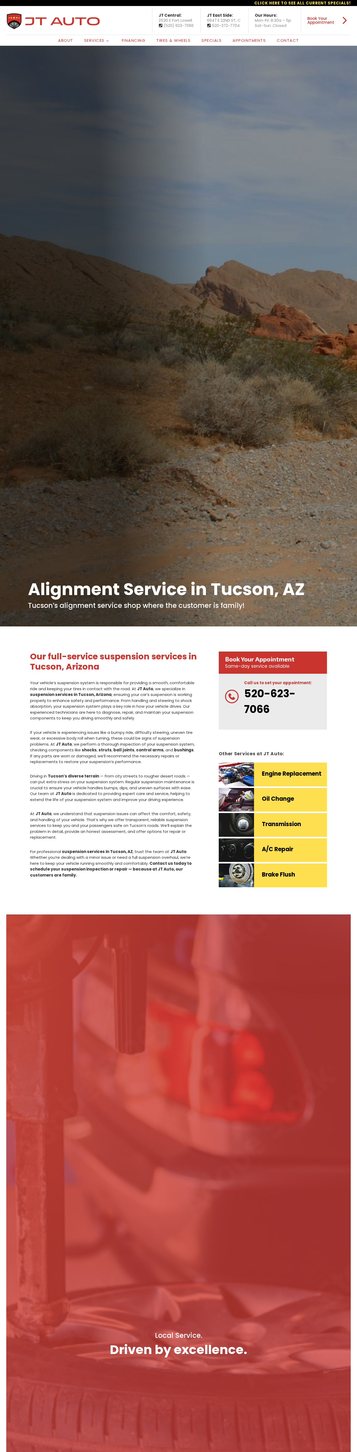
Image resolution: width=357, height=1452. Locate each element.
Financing (134, 40)
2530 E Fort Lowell (175, 20)
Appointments (249, 40)
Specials (211, 40)
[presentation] (236, 774)
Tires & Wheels (173, 40)
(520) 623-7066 (179, 25)
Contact (288, 40)
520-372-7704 (226, 25)
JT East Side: (220, 15)
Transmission (281, 824)
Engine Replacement (291, 774)
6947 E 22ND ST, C (224, 20)
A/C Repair (277, 849)
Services (94, 40)
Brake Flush (278, 875)
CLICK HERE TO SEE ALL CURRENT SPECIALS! (302, 3)
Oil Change (278, 799)
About (65, 40)
